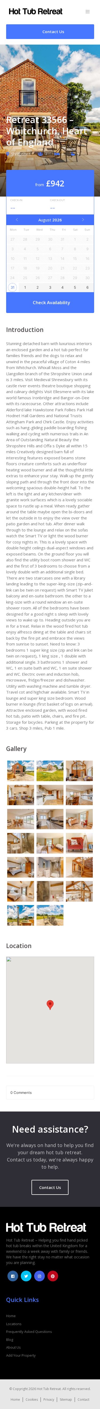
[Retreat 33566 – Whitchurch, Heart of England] (20, 772)
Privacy (48, 1399)
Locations (14, 1323)
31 (12, 287)
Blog (9, 1339)
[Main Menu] (87, 11)
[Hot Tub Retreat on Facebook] (12, 1276)
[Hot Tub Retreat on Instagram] (39, 1276)
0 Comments (21, 1092)
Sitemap (66, 1399)
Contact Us (50, 1187)
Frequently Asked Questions (29, 1331)
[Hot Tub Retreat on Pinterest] (52, 1276)
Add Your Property (21, 1355)
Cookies (32, 1399)
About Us (13, 1347)
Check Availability (51, 302)
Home (11, 1315)
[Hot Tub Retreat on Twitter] (26, 1276)
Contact (83, 1399)
